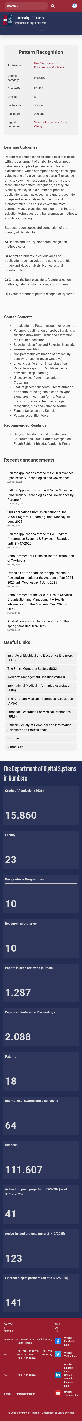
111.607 (24, 1170)
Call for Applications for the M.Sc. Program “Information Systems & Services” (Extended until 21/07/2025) (38, 538)
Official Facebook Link (69, 1341)
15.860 (21, 815)
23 (11, 859)
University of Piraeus (29, 17)
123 (13, 1258)
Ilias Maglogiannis (45, 63)
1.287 (18, 992)
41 (11, 1214)
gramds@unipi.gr (25, 1393)
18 (11, 1081)
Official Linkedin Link (68, 1368)
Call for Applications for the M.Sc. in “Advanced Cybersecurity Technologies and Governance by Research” (40, 495)
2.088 (18, 1037)
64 (11, 1125)
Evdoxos (13, 738)
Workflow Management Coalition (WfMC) (36, 677)
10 (11, 904)
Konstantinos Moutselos (49, 67)
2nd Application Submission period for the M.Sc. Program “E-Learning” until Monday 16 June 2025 (38, 516)
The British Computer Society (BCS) (32, 669)
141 (13, 1302)
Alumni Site (15, 747)
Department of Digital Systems (30, 23)
